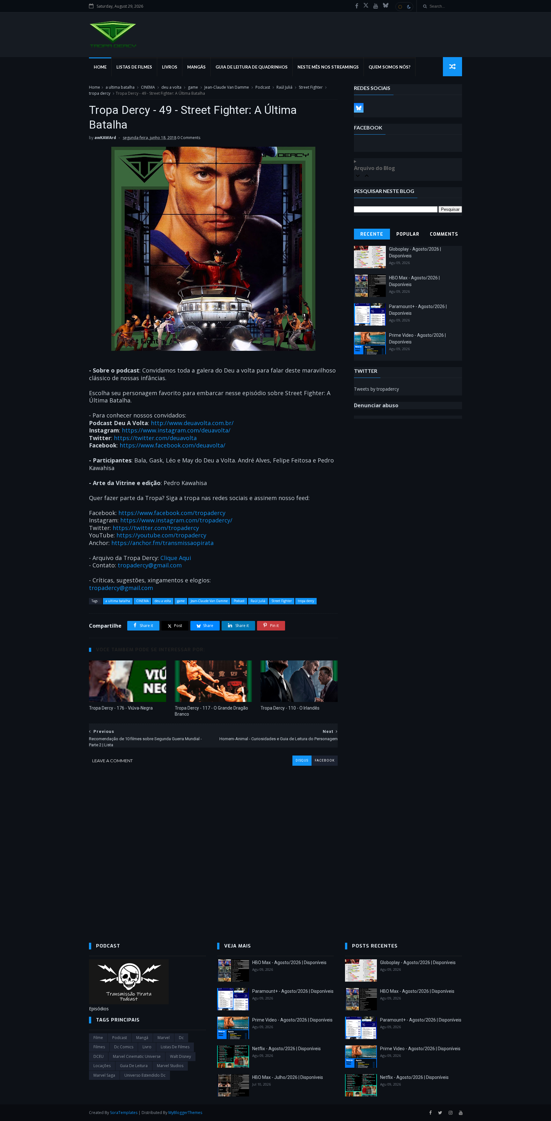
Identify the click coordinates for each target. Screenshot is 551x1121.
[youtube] (375, 6)
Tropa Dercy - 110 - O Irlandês (290, 708)
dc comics (123, 1047)
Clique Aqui (175, 558)
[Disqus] (213, 845)
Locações (102, 1065)
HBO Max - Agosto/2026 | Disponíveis (289, 962)
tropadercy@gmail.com (150, 565)
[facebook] (356, 6)
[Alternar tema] (404, 6)
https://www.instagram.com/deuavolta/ (176, 430)
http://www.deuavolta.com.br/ (192, 423)
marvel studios (170, 1065)
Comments (444, 234)
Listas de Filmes (134, 67)
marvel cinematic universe (137, 1056)
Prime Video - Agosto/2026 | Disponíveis (292, 1019)
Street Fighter (311, 87)
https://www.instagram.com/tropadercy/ (176, 520)
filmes (99, 1047)
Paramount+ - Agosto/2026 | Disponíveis (293, 991)
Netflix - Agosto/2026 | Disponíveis (286, 1048)
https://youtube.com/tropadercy (161, 535)
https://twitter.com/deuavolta (155, 438)
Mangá (142, 1037)
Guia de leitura (134, 1065)
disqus (302, 760)
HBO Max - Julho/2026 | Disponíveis (287, 1077)
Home (100, 67)
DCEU (98, 1056)
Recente (371, 234)
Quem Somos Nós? (389, 67)
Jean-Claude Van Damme (226, 87)
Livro (147, 1047)
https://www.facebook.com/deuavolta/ (172, 445)
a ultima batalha (120, 87)
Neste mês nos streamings (328, 67)
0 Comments (188, 137)
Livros (169, 67)
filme (98, 1037)
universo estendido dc (144, 1075)
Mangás (196, 67)
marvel (164, 1037)
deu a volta (171, 87)
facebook (324, 760)
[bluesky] (385, 6)
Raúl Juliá (284, 87)
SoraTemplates (123, 1112)
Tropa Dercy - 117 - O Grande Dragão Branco (211, 711)
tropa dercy (99, 93)
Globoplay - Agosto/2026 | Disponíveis (418, 962)
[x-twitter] (366, 6)
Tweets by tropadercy (376, 389)
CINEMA (148, 87)
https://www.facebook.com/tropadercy (171, 513)
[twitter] (440, 1113)
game (193, 87)
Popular (407, 234)
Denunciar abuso (376, 405)
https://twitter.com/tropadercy (156, 528)
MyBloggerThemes (185, 1112)
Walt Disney (180, 1056)
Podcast (262, 87)
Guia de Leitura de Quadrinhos (252, 67)
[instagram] (450, 1113)
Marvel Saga (104, 1075)
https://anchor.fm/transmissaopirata (162, 543)
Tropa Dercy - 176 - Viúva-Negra (121, 708)
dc (181, 1037)
